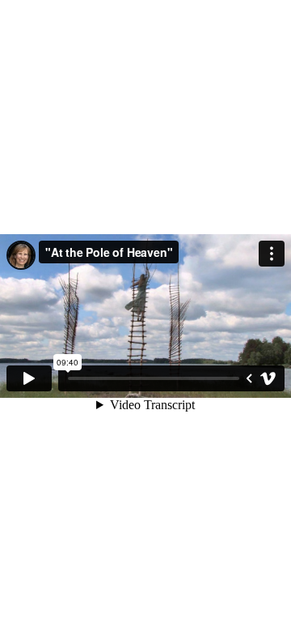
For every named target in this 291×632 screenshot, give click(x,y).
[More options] (272, 254)
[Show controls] (249, 378)
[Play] (29, 378)
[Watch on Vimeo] (268, 378)
